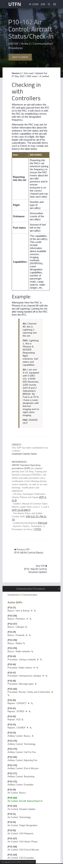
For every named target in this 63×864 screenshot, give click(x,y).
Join (43, 4)
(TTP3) (37, 529)
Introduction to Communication (22, 595)
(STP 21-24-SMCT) (21, 510)
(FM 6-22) (42, 523)
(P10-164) (35, 570)
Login (35, 4)
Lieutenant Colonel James (24, 454)
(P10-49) (28, 552)
